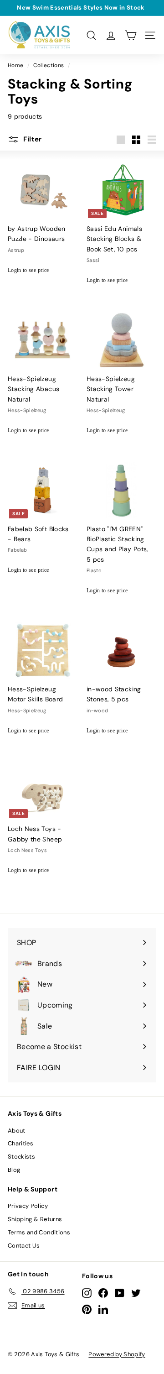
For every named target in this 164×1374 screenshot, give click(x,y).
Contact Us (24, 1245)
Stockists (21, 1156)
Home (15, 65)
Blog (14, 1170)
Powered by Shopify (116, 1354)
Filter (31, 139)
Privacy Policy (28, 1206)
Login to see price (28, 270)
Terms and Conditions (39, 1232)
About (17, 1130)
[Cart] (130, 35)
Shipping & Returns (35, 1219)
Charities (20, 1143)
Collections (48, 65)
